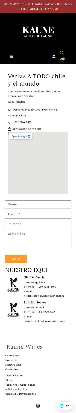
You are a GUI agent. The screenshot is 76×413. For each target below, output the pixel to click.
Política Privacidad (16, 389)
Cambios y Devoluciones (20, 393)
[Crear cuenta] (54, 56)
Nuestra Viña (13, 364)
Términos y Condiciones (20, 384)
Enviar (16, 258)
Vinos (8, 380)
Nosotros (10, 360)
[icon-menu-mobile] (11, 56)
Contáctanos (13, 369)
